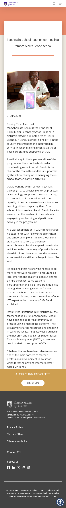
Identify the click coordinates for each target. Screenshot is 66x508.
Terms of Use (15, 434)
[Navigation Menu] (60, 3)
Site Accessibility (17, 441)
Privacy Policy (15, 427)
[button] (33, 383)
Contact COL (14, 452)
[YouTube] (28, 468)
